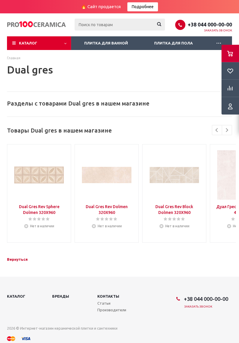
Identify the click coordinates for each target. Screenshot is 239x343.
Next (227, 130)
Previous (217, 130)
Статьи (103, 303)
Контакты (108, 296)
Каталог (28, 43)
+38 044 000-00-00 (210, 24)
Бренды (60, 296)
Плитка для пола (173, 43)
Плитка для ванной (106, 43)
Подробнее (143, 6)
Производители (111, 310)
